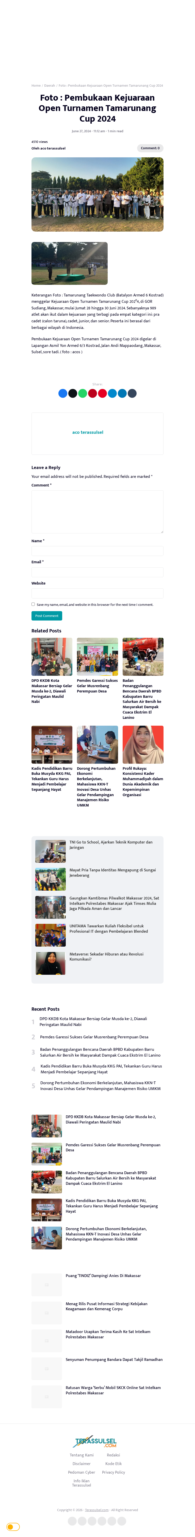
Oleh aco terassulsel (48, 148)
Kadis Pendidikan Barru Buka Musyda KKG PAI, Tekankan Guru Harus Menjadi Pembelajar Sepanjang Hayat (51, 779)
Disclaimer (82, 1463)
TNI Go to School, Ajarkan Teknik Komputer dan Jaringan (111, 845)
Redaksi (113, 1455)
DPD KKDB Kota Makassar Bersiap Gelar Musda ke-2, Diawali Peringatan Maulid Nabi (51, 691)
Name (37, 541)
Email (37, 562)
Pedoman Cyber (81, 1472)
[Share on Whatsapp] (82, 393)
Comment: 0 (150, 148)
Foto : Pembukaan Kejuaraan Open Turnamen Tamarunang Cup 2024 (97, 108)
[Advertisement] (97, 38)
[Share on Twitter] (72, 393)
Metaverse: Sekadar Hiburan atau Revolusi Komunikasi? (106, 957)
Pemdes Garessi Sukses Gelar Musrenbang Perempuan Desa (97, 686)
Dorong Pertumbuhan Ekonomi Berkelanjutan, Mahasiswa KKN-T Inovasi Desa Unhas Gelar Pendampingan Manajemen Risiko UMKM (96, 787)
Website (38, 583)
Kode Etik (113, 1463)
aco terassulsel (87, 432)
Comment (41, 485)
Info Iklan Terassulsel (81, 1483)
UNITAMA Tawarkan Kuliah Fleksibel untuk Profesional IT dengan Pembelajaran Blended (109, 929)
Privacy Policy (113, 1472)
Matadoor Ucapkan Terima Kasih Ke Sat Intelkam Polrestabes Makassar (108, 1334)
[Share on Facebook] (62, 393)
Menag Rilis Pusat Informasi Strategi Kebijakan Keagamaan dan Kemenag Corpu (107, 1307)
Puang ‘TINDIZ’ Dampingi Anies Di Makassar (103, 1275)
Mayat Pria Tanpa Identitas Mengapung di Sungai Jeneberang (113, 873)
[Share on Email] (92, 393)
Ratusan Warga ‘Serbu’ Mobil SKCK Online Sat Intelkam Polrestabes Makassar (113, 1390)
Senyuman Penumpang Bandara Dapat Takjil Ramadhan (114, 1359)
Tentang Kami (82, 1455)
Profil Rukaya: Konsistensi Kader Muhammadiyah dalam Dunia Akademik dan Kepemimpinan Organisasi (143, 781)
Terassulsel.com (97, 1510)
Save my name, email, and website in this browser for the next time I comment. (95, 605)
